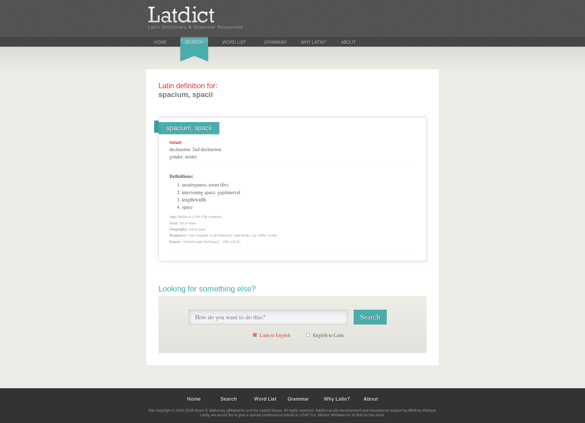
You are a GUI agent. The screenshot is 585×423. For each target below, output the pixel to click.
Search (194, 42)
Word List (234, 42)
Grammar (275, 42)
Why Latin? (313, 42)
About (348, 42)
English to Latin (328, 335)
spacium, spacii (189, 128)
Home (160, 42)
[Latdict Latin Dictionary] (226, 18)
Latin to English (275, 335)
